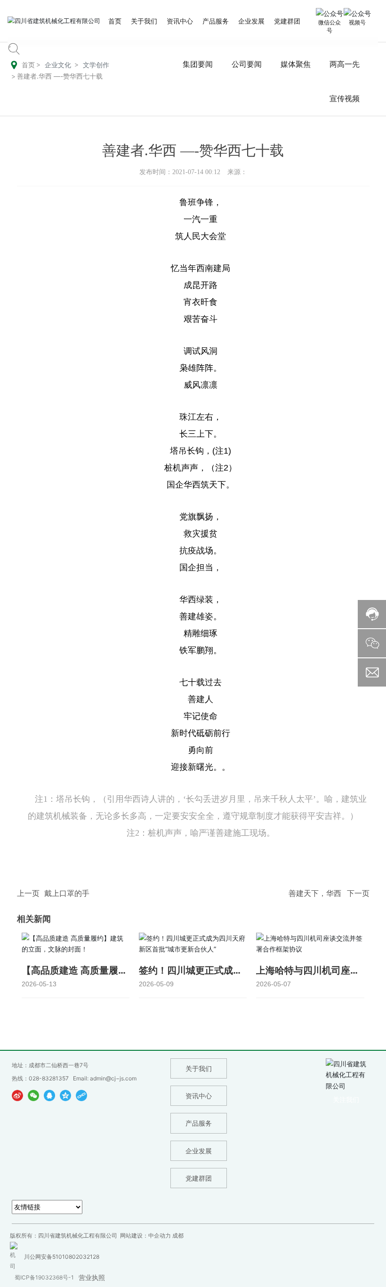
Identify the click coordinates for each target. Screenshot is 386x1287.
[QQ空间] (65, 1095)
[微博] (17, 1095)
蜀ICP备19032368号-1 (44, 1277)
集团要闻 (198, 64)
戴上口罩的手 (66, 893)
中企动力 (159, 1235)
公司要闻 (247, 64)
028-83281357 (49, 1078)
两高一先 (345, 64)
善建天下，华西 (315, 893)
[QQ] (49, 1095)
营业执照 (92, 1277)
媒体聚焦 (296, 64)
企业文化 (58, 65)
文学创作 (96, 65)
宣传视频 (345, 99)
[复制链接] (81, 1095)
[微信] (33, 1095)
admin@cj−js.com (113, 1078)
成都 (178, 1235)
